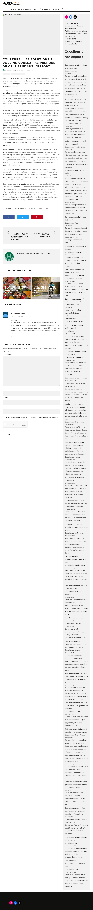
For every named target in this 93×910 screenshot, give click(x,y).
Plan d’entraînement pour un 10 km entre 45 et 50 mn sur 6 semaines (76, 706)
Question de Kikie (71, 869)
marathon (32, 208)
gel (27, 208)
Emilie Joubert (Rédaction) (14, 70)
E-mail (5, 397)
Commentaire (8, 354)
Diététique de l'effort (17, 74)
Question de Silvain (72, 711)
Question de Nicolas (72, 788)
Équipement (45, 9)
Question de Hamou (72, 457)
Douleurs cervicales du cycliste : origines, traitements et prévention (76, 527)
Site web (6, 406)
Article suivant (43, 231)
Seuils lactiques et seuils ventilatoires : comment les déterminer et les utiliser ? (75, 273)
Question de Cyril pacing (74, 422)
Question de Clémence (74, 252)
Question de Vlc (71, 480)
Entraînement (13, 9)
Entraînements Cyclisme (77, 31)
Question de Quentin (73, 761)
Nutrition (26, 9)
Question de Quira (72, 305)
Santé (36, 9)
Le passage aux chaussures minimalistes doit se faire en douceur (19, 236)
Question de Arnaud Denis (75, 384)
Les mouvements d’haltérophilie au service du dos (75, 559)
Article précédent (21, 231)
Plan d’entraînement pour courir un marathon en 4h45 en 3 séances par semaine (75, 644)
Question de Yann (71, 200)
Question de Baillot (72, 843)
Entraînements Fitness (73, 34)
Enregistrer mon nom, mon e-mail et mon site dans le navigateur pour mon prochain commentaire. (31, 418)
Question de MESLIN (73, 123)
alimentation (7, 208)
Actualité (58, 9)
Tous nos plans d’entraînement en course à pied (75, 864)
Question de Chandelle (74, 357)
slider (46, 208)
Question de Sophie (72, 650)
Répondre (16, 337)
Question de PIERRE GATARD (76, 820)
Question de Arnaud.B (73, 624)
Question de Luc (71, 71)
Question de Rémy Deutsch (75, 735)
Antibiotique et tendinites (75, 477)
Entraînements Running (74, 26)
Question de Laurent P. (73, 278)
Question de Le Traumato (74, 507)
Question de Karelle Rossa (75, 565)
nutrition (40, 208)
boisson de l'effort (18, 208)
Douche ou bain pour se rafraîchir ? (43, 235)
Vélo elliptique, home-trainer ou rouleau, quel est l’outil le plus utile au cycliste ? (76, 194)
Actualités (68, 41)
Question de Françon (73, 331)
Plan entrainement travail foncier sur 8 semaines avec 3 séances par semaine (76, 118)
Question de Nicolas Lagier (75, 147)
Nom (4, 388)
